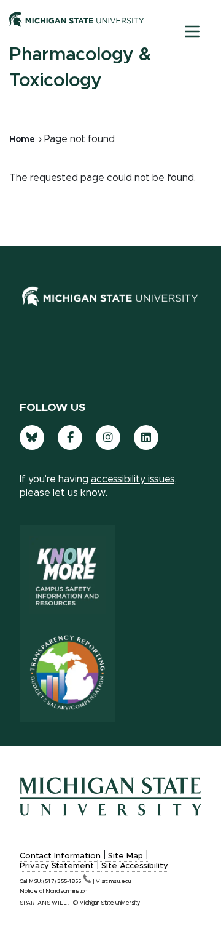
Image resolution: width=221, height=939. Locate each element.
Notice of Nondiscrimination (53, 891)
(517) (62, 881)
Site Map (125, 856)
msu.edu (120, 881)
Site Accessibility (134, 866)
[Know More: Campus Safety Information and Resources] (67, 574)
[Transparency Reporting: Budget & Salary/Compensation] (67, 672)
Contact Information (60, 856)
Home (22, 139)
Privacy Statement (57, 866)
